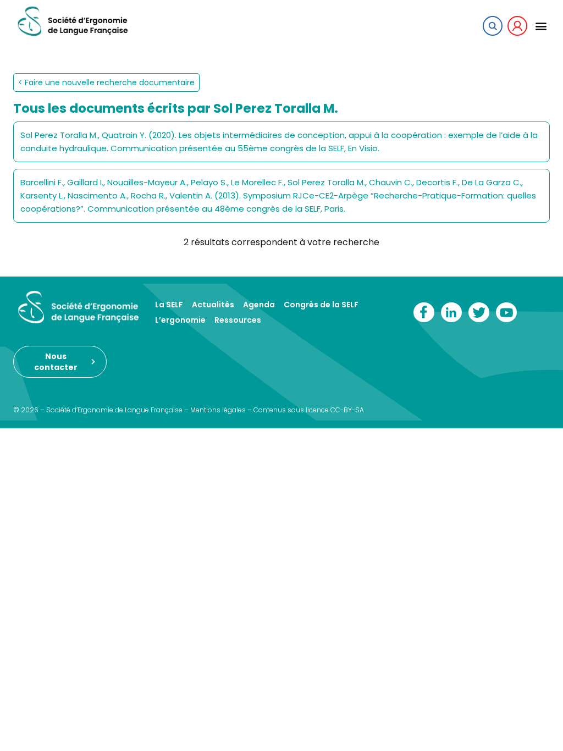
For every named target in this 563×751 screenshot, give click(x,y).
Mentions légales (218, 410)
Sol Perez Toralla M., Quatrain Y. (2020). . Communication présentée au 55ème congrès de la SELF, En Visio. (279, 141)
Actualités (213, 304)
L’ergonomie (180, 319)
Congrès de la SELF (321, 304)
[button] (541, 25)
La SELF (169, 304)
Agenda (259, 304)
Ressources (237, 319)
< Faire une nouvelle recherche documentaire (106, 82)
